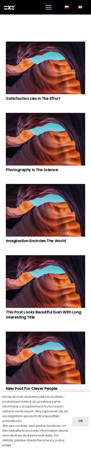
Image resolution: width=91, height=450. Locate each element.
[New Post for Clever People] (45, 334)
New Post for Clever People (32, 388)
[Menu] (48, 7)
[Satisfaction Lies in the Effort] (45, 44)
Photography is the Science (32, 170)
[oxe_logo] (10, 7)
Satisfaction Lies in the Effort (33, 98)
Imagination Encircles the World (36, 241)
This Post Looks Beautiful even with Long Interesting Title (43, 314)
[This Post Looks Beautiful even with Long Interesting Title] (45, 258)
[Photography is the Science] (45, 116)
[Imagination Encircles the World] (45, 187)
